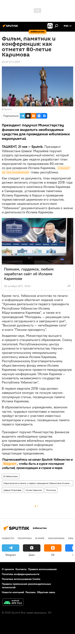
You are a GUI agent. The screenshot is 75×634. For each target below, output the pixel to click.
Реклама (30, 592)
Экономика (56, 538)
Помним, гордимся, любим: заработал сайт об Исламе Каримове (29, 274)
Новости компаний (13, 592)
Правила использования (42, 569)
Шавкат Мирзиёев (12, 490)
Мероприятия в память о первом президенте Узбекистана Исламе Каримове (38, 483)
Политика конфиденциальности (20, 574)
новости (8, 538)
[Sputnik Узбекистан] (11, 27)
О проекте (8, 569)
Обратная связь (46, 592)
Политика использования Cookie (21, 579)
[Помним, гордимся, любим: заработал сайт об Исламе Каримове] (37, 241)
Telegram (9, 464)
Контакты (21, 569)
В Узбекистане (10, 476)
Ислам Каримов (34, 490)
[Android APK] (13, 602)
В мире (39, 538)
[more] (69, 285)
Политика (51, 490)
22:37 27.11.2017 (11, 62)
